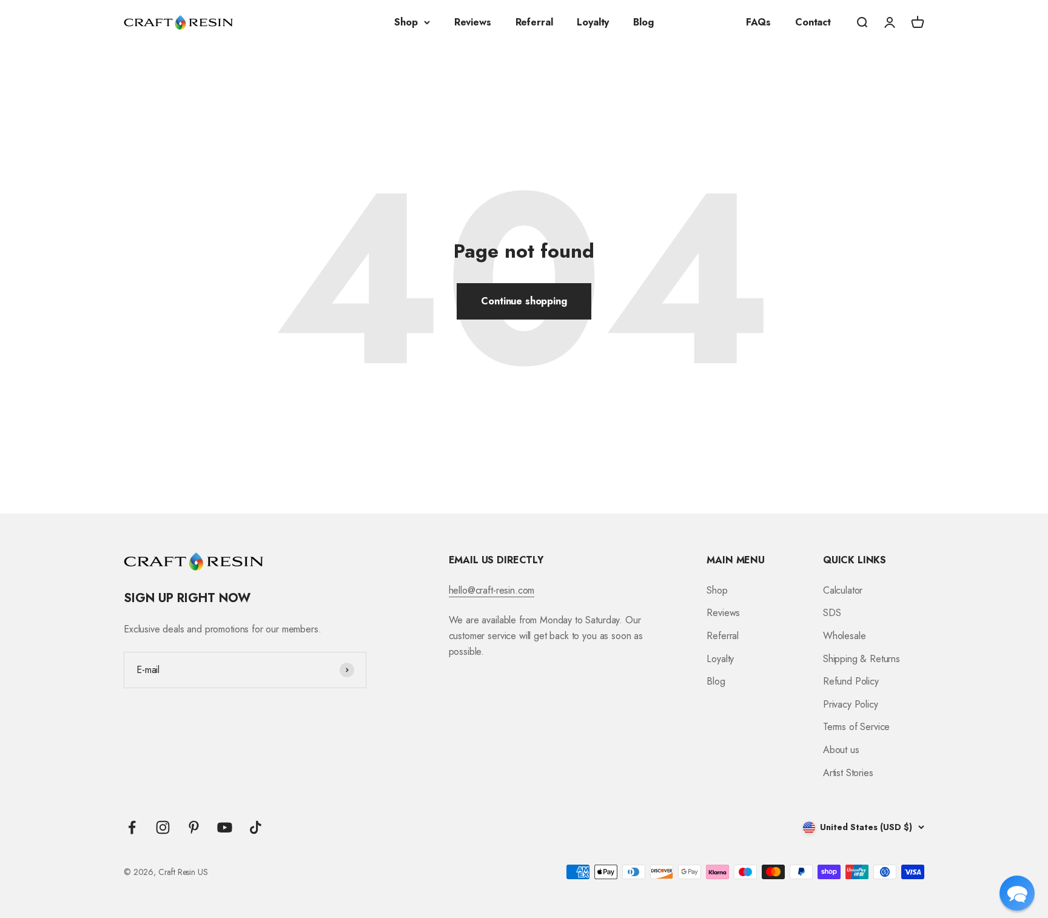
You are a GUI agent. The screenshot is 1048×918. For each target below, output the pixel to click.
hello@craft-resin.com (492, 590)
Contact (813, 22)
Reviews (472, 22)
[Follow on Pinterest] (194, 827)
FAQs (758, 22)
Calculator (842, 590)
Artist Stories (848, 773)
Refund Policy (851, 681)
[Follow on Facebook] (132, 827)
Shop (405, 22)
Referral (534, 22)
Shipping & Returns (861, 659)
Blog (643, 22)
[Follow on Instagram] (163, 827)
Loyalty (593, 22)
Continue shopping (523, 301)
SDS (832, 613)
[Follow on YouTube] (225, 827)
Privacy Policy (850, 704)
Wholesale (844, 636)
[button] (1017, 893)
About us (841, 750)
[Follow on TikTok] (255, 827)
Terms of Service (856, 727)
